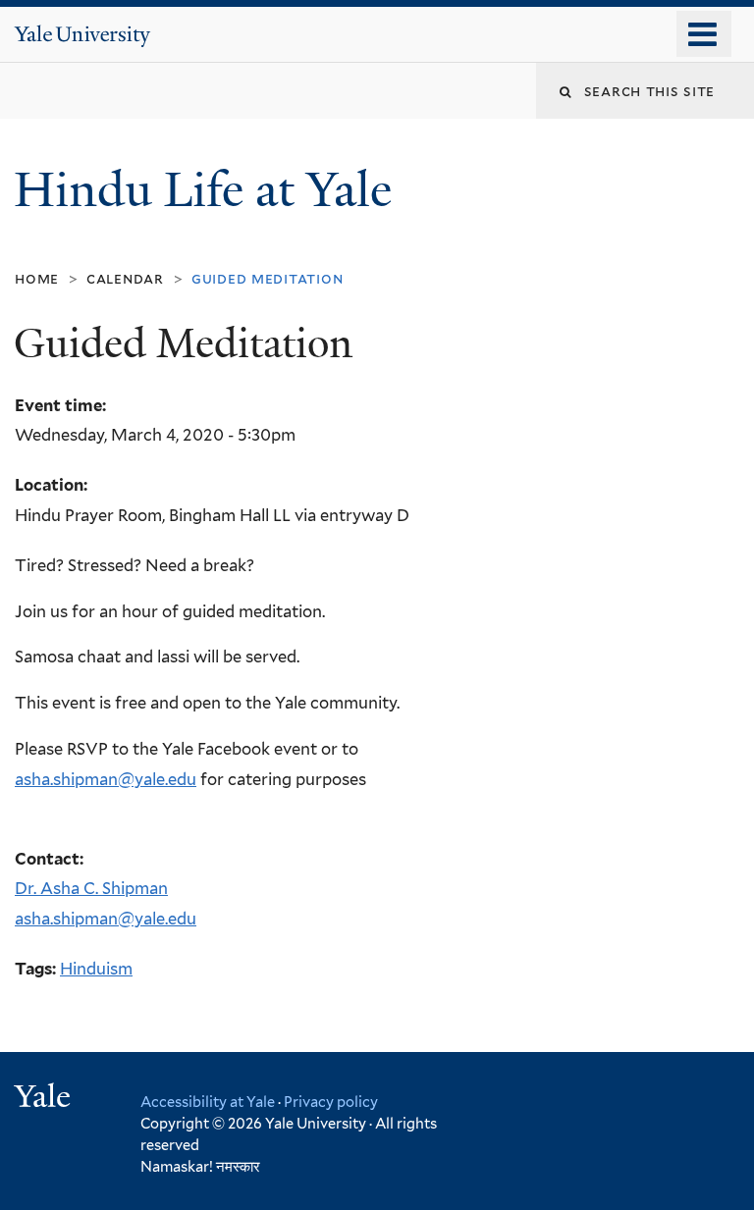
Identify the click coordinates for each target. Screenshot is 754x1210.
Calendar (125, 278)
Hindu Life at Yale (209, 190)
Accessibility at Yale (207, 1101)
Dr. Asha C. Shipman (91, 888)
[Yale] (45, 1098)
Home (37, 278)
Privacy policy (331, 1101)
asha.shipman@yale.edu (105, 779)
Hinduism (96, 968)
